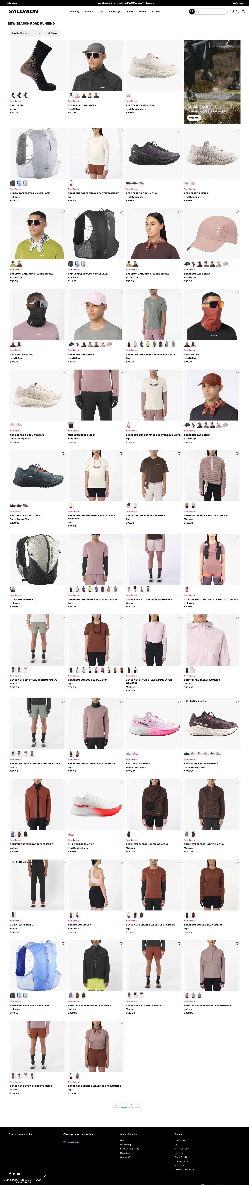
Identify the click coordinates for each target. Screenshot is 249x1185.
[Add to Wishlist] (63, 43)
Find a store (11, 3)
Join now (150, 3)
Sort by (15, 33)
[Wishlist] (232, 12)
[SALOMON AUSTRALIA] (23, 11)
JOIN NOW (29, 603)
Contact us (238, 3)
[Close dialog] (55, 576)
